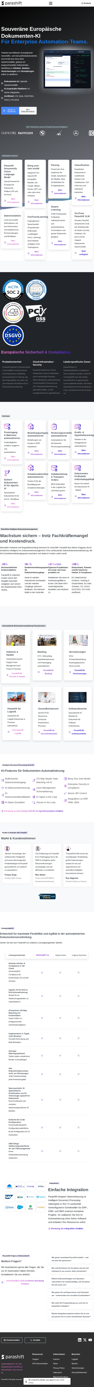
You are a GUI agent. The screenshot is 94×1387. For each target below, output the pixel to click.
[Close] (68, 1381)
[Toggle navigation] (50, 3)
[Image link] (47, 896)
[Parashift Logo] (12, 1357)
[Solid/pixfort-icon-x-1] (85, 1340)
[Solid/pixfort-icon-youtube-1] (90, 1340)
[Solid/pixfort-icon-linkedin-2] (79, 1340)
